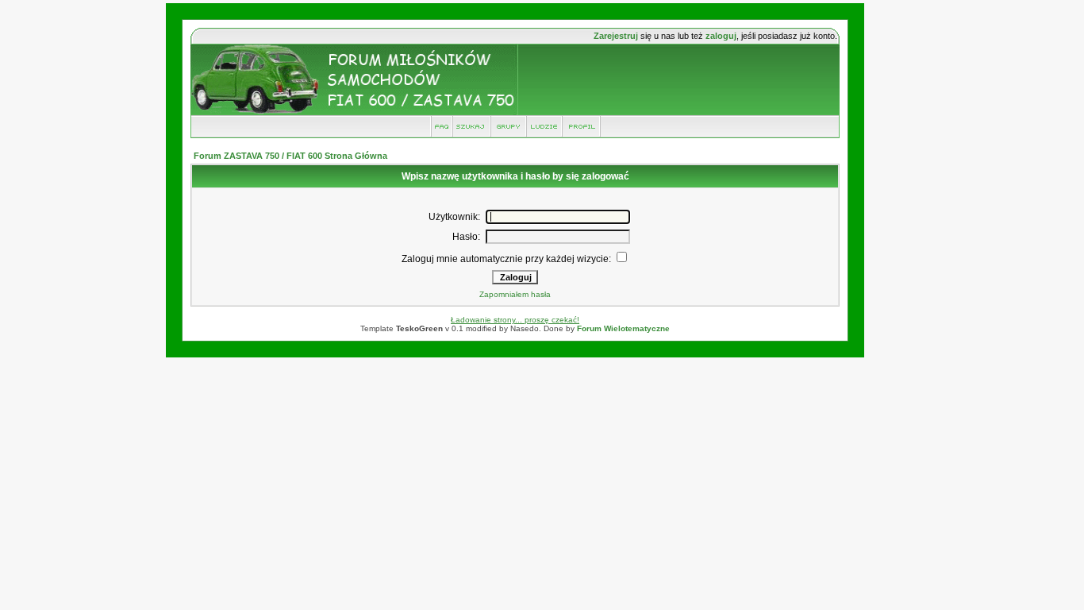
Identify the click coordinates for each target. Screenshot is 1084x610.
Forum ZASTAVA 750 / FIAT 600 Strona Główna (290, 155)
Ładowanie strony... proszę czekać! (515, 319)
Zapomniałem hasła (515, 294)
